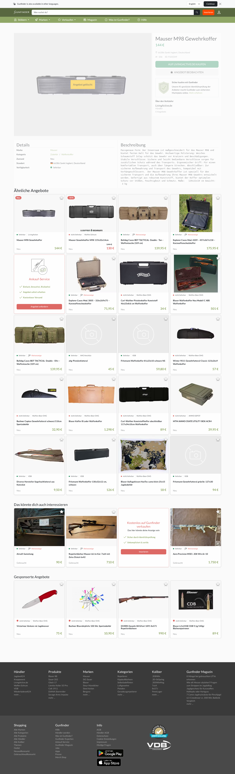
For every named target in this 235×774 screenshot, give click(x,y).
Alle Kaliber (19, 742)
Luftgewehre (123, 685)
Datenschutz (102, 736)
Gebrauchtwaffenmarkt (24, 754)
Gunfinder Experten (64, 739)
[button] (217, 12)
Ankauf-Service (62, 742)
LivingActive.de (163, 105)
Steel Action (88, 688)
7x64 (154, 685)
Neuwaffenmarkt (22, 751)
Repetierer (122, 676)
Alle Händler (19, 739)
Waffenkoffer (67, 154)
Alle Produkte (20, 736)
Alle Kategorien (21, 732)
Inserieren (208, 12)
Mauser (53, 150)
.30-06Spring (158, 679)
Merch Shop (60, 757)
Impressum (102, 742)
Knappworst (19, 679)
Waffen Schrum (21, 685)
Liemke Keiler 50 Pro (58, 685)
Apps (57, 751)
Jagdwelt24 (19, 676)
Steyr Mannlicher (91, 685)
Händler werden (62, 732)
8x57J (155, 688)
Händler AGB (103, 732)
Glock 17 (52, 682)
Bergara (86, 691)
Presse (58, 754)
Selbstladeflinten (125, 682)
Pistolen (121, 688)
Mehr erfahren (195, 93)
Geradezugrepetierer (127, 691)
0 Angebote (160, 111)
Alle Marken (19, 729)
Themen (17, 745)
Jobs (57, 748)
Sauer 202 (53, 679)
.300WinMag (158, 682)
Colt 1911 (53, 688)
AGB (99, 729)
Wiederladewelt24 (22, 691)
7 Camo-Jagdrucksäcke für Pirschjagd (204, 694)
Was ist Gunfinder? (119, 19)
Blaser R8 (52, 676)
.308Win (156, 676)
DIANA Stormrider (57, 691)
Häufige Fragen (104, 745)
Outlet (17, 748)
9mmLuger (157, 691)
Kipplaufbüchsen (125, 679)
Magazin (92, 19)
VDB (16, 688)
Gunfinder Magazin (64, 745)
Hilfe (144, 19)
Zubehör (54, 154)
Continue (210, 4)
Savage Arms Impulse (58, 694)
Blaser (86, 682)
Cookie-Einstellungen (106, 739)
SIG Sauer (87, 679)
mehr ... (17, 694)
